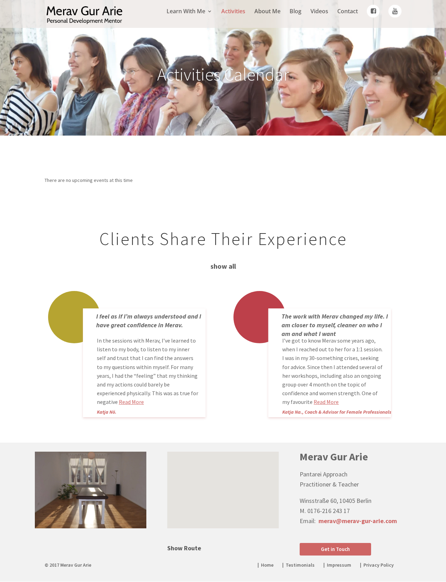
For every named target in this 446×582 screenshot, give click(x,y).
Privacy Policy (378, 565)
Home (267, 565)
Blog (295, 12)
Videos (319, 12)
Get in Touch (335, 549)
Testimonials (300, 565)
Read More (131, 401)
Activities (233, 12)
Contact (347, 12)
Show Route (184, 548)
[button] (225, 482)
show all (223, 266)
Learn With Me (186, 12)
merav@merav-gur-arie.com (357, 521)
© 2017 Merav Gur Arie (68, 565)
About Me (267, 12)
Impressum (339, 565)
